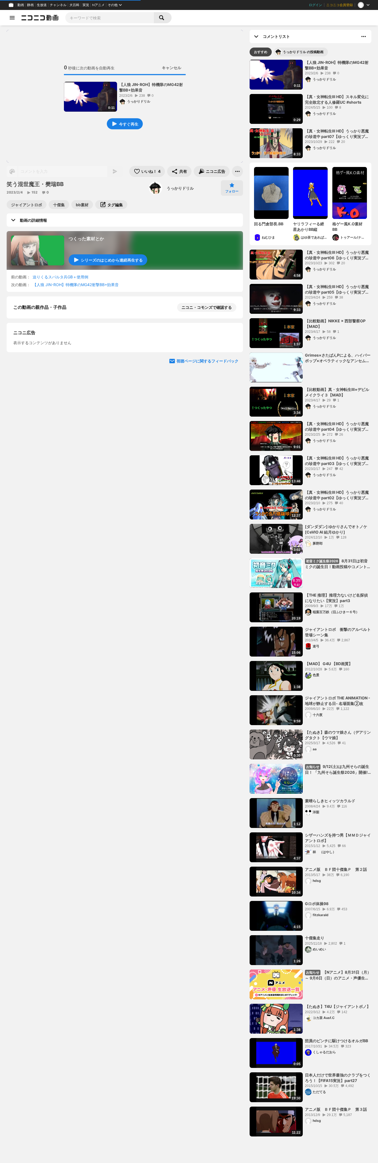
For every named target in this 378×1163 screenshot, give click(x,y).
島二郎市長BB (317, 939)
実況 (85, 5)
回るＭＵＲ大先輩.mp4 (325, 1077)
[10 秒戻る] (105, 155)
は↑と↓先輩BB (319, 905)
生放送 (42, 5)
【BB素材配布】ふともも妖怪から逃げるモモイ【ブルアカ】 (336, 874)
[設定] (235, 155)
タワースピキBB (319, 802)
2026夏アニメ (267, 1157)
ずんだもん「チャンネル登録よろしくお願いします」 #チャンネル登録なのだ (338, 702)
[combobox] (109, 17)
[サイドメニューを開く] (12, 17)
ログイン (315, 5)
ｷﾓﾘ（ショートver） (305, 226)
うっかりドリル (180, 188)
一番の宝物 (314, 597)
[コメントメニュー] (363, 36)
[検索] (163, 17)
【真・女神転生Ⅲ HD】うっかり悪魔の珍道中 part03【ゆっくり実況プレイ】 (337, 428)
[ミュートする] (27, 155)
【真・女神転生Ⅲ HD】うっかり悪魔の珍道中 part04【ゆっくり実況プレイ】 (337, 394)
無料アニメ (335, 1157)
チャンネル (58, 5)
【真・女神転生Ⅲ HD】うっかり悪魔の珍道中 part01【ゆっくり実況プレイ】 (337, 497)
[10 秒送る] (144, 155)
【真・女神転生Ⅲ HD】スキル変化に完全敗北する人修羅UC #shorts (337, 65)
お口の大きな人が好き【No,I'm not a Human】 (271, 226)
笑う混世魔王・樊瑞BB (53, 277)
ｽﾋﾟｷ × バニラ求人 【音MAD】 (331, 528)
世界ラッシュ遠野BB (323, 1042)
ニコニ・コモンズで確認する (207, 299)
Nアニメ (98, 5)
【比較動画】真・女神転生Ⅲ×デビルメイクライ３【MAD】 (337, 323)
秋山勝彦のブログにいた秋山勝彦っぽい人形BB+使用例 (338, 840)
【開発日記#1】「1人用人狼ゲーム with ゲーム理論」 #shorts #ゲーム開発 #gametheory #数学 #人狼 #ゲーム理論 (349, 226)
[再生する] (14, 155)
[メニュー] (237, 171)
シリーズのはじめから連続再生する (112, 260)
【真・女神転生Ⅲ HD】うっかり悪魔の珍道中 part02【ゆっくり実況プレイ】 (337, 463)
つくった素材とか (86, 238)
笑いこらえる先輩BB (323, 665)
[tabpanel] (310, 599)
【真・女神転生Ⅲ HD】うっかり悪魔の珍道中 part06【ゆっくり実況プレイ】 (337, 134)
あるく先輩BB (317, 734)
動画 (20, 5)
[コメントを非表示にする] (208, 155)
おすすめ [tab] (260, 52)
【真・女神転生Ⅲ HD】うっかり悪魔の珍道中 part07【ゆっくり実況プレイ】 (337, 99)
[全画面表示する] (221, 155)
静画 (30, 5)
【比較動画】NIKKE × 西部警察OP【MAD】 (335, 289)
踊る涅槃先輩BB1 (320, 631)
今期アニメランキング (302, 1157)
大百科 (74, 5)
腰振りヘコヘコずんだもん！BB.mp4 (337, 1111)
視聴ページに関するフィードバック (208, 353)
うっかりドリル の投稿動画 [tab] (303, 52)
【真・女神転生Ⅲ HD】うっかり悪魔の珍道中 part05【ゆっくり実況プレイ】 (337, 255)
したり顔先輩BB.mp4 (324, 1008)
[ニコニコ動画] (40, 17)
